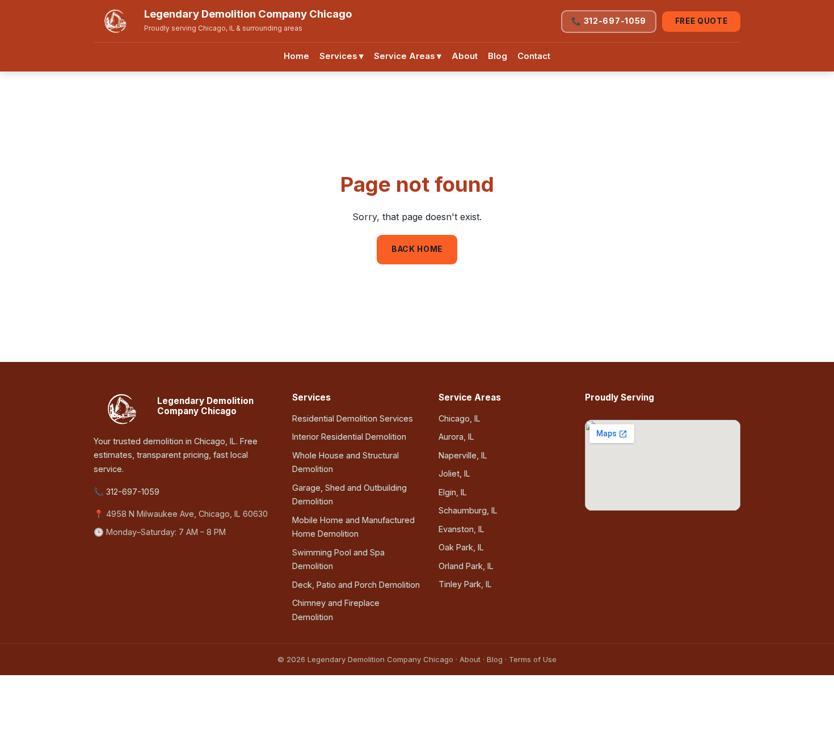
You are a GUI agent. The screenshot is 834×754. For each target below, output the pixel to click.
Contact (533, 56)
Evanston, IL (462, 529)
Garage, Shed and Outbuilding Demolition (349, 494)
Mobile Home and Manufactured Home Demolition (353, 526)
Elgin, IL (453, 492)
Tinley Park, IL (465, 584)
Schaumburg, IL (468, 510)
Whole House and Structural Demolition (345, 462)
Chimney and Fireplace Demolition (336, 609)
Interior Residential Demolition (349, 436)
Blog (497, 56)
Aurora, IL (456, 436)
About (465, 56)
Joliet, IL (454, 473)
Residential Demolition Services (352, 418)
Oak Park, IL (461, 547)
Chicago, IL (460, 418)
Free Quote (701, 21)
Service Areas (407, 56)
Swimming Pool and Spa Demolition (338, 559)
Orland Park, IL (466, 566)
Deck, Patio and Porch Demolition (356, 584)
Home (296, 56)
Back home (417, 249)
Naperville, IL (463, 455)
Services (341, 56)
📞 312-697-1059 (608, 21)
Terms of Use (533, 659)
